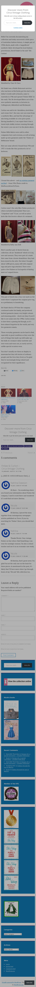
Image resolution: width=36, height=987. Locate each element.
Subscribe (27, 23)
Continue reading (18, 27)
